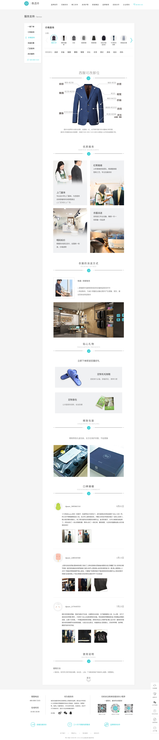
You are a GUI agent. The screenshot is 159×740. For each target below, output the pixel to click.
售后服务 (85, 733)
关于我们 (62, 733)
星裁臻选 (95, 4)
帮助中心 (73, 733)
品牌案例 (106, 4)
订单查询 (31, 32)
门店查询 (31, 48)
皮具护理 (85, 4)
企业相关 (126, 4)
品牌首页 (54, 4)
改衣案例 (31, 54)
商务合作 (96, 733)
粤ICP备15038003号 (70, 738)
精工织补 (75, 4)
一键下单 (31, 27)
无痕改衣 (64, 4)
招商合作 (116, 4)
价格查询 (31, 38)
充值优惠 (31, 43)
